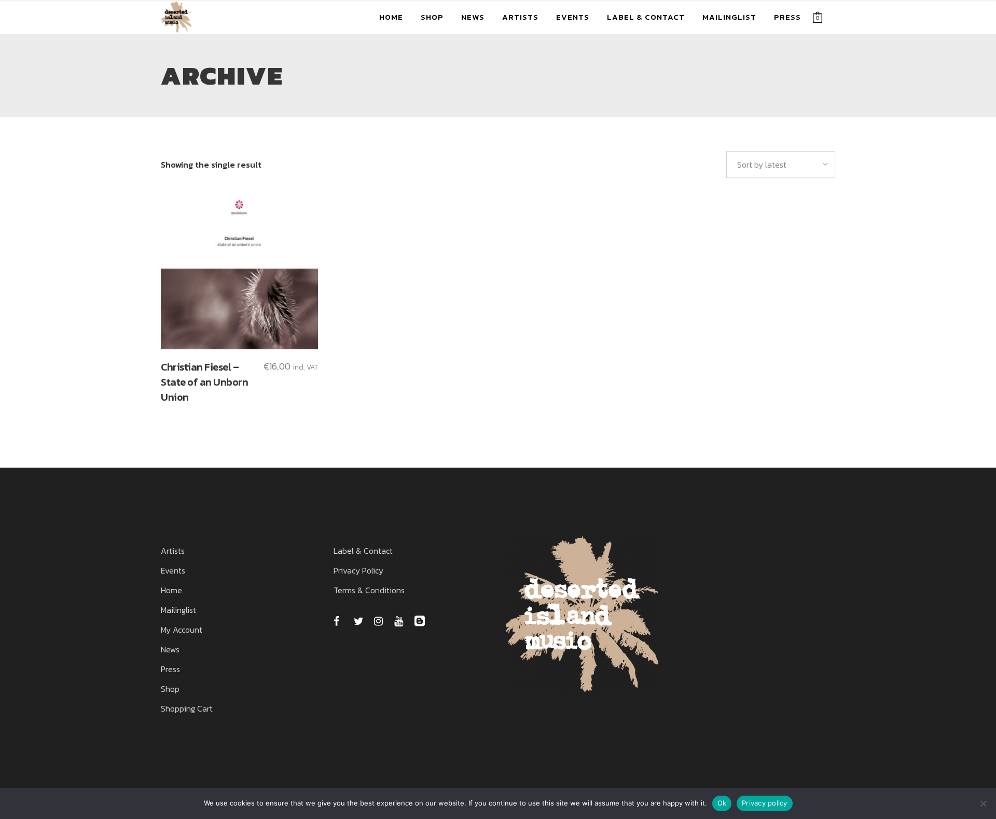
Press (170, 669)
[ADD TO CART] (239, 271)
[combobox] (780, 164)
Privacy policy (764, 803)
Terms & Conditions (369, 590)
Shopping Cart (187, 708)
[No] (983, 803)
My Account (181, 629)
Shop (170, 689)
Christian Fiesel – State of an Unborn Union (204, 382)
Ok (722, 803)
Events (173, 570)
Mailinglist (178, 610)
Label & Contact (363, 550)
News (170, 649)
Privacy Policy (358, 570)
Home (171, 590)
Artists (173, 550)
